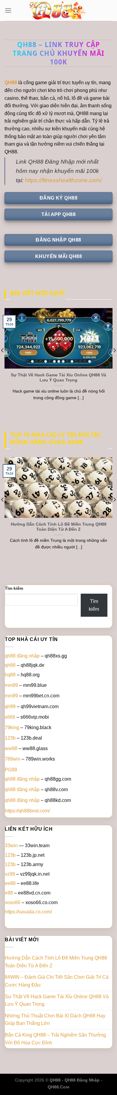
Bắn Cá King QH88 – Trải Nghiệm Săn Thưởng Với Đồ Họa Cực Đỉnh (55, 1038)
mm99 (11, 685)
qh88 (10, 665)
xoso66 (12, 902)
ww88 (11, 748)
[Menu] (8, 10)
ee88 (10, 883)
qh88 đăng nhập (22, 655)
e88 (9, 892)
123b (10, 737)
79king (12, 727)
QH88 (10, 82)
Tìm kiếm (14, 588)
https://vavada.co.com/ (28, 911)
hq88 (10, 674)
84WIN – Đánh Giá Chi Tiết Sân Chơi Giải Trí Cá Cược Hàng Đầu (57, 981)
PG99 (11, 769)
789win (12, 758)
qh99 (10, 706)
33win (11, 845)
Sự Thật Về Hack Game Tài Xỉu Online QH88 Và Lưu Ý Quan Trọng (58, 378)
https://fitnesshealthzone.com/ (63, 180)
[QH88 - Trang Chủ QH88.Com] (58, 10)
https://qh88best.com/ (27, 810)
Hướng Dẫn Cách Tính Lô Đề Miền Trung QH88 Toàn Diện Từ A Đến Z (58, 527)
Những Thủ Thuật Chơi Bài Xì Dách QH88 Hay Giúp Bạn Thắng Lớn (55, 1019)
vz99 (10, 874)
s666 (10, 717)
